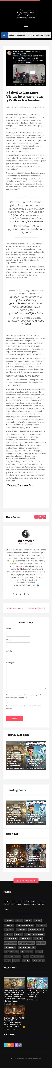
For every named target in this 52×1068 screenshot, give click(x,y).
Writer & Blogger (26, 544)
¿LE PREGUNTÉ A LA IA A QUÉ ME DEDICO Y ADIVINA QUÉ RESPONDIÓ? (35, 762)
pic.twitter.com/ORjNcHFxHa (26, 313)
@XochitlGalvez (19, 205)
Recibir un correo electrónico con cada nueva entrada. (23, 707)
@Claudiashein (18, 303)
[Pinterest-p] (24, 594)
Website (9, 651)
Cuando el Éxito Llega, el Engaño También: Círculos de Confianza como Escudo (35, 859)
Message (10, 662)
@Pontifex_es (20, 215)
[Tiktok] (20, 1045)
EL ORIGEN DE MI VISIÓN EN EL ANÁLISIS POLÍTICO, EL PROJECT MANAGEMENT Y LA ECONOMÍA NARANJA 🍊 (15, 858)
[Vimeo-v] (28, 594)
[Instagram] (16, 1045)
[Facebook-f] (13, 594)
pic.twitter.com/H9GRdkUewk (26, 221)
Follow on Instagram (27, 881)
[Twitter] (16, 594)
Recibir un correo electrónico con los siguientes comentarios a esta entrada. (24, 696)
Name (8, 628)
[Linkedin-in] (20, 594)
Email (8, 640)
